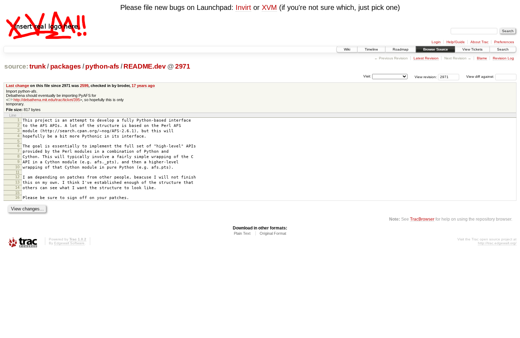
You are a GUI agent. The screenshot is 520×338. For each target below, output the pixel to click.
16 (17, 197)
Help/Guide (455, 42)
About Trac (479, 42)
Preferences (504, 42)
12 (17, 177)
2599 (84, 85)
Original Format (273, 233)
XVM (269, 7)
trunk (37, 66)
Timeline (371, 49)
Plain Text (242, 233)
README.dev (144, 66)
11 (17, 172)
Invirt (243, 7)
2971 (182, 66)
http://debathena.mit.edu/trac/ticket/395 (46, 100)
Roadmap (401, 49)
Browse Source (435, 49)
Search (503, 49)
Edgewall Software (69, 243)
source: (16, 66)
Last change (17, 85)
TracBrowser (422, 219)
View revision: (426, 76)
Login (436, 42)
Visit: (367, 76)
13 (17, 182)
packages (65, 66)
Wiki (347, 49)
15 (17, 193)
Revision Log (503, 58)
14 (17, 187)
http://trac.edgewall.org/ (497, 243)
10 (17, 167)
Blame (482, 58)
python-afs (102, 66)
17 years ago (143, 85)
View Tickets (472, 49)
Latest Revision (426, 58)
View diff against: (480, 76)
